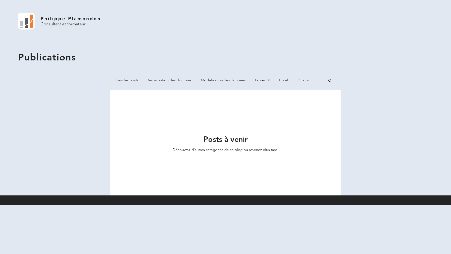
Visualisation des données (169, 80)
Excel (283, 80)
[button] (330, 80)
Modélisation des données (223, 80)
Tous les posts (127, 80)
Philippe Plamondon (71, 18)
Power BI (262, 80)
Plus (300, 80)
